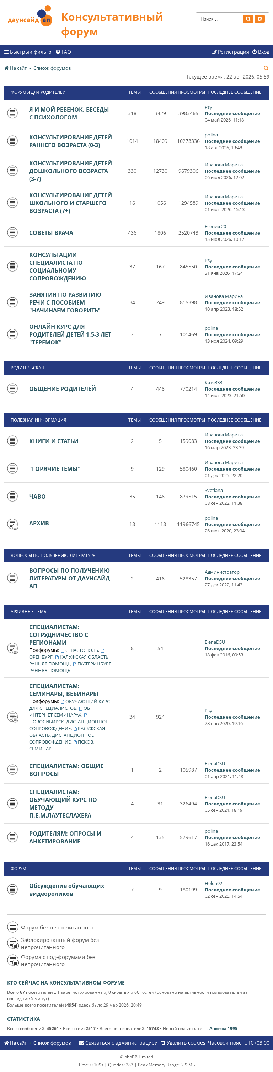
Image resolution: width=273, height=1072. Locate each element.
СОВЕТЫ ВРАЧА (51, 233)
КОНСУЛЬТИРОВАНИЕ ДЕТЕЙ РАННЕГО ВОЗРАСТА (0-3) (70, 141)
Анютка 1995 (223, 1028)
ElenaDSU (215, 642)
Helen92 (213, 883)
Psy (208, 107)
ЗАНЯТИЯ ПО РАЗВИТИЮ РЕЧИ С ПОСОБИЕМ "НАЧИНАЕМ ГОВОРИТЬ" (65, 302)
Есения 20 (215, 226)
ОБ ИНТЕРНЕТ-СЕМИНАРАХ (59, 711)
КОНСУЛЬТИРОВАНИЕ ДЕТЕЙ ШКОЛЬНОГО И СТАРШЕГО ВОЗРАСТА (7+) (70, 203)
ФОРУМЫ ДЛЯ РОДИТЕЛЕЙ (38, 92)
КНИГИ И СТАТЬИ (54, 441)
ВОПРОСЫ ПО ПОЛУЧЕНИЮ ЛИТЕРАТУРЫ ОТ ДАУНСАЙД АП (69, 578)
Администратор (222, 572)
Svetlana (214, 490)
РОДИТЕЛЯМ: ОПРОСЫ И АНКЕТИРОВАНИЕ (65, 837)
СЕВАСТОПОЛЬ (81, 650)
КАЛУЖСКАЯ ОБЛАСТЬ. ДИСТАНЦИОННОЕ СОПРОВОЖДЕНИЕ (67, 735)
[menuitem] (63, 52)
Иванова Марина (224, 164)
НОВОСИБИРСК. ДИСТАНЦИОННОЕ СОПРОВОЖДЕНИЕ (68, 724)
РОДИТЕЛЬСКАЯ (27, 368)
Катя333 (213, 382)
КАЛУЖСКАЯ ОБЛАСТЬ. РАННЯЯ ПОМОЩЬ (69, 660)
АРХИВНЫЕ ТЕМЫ (29, 612)
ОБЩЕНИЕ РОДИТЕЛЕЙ (62, 389)
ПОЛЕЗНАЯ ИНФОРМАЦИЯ (38, 420)
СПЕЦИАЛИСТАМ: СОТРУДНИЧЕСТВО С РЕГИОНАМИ (58, 635)
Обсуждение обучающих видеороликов (66, 889)
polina (211, 135)
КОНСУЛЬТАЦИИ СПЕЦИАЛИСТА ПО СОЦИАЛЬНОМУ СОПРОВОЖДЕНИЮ (57, 266)
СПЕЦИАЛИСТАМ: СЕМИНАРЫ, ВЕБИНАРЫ (63, 690)
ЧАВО (37, 496)
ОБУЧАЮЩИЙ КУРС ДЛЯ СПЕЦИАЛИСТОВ (69, 704)
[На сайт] (32, 15)
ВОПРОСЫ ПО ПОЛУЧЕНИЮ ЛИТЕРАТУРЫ (53, 555)
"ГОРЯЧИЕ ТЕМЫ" (55, 469)
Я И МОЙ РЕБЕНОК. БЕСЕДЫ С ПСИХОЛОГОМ (69, 113)
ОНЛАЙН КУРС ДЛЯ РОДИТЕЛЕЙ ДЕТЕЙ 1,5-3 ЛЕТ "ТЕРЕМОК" (70, 334)
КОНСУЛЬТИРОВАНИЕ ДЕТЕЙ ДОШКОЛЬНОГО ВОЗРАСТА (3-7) (70, 171)
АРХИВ (39, 523)
